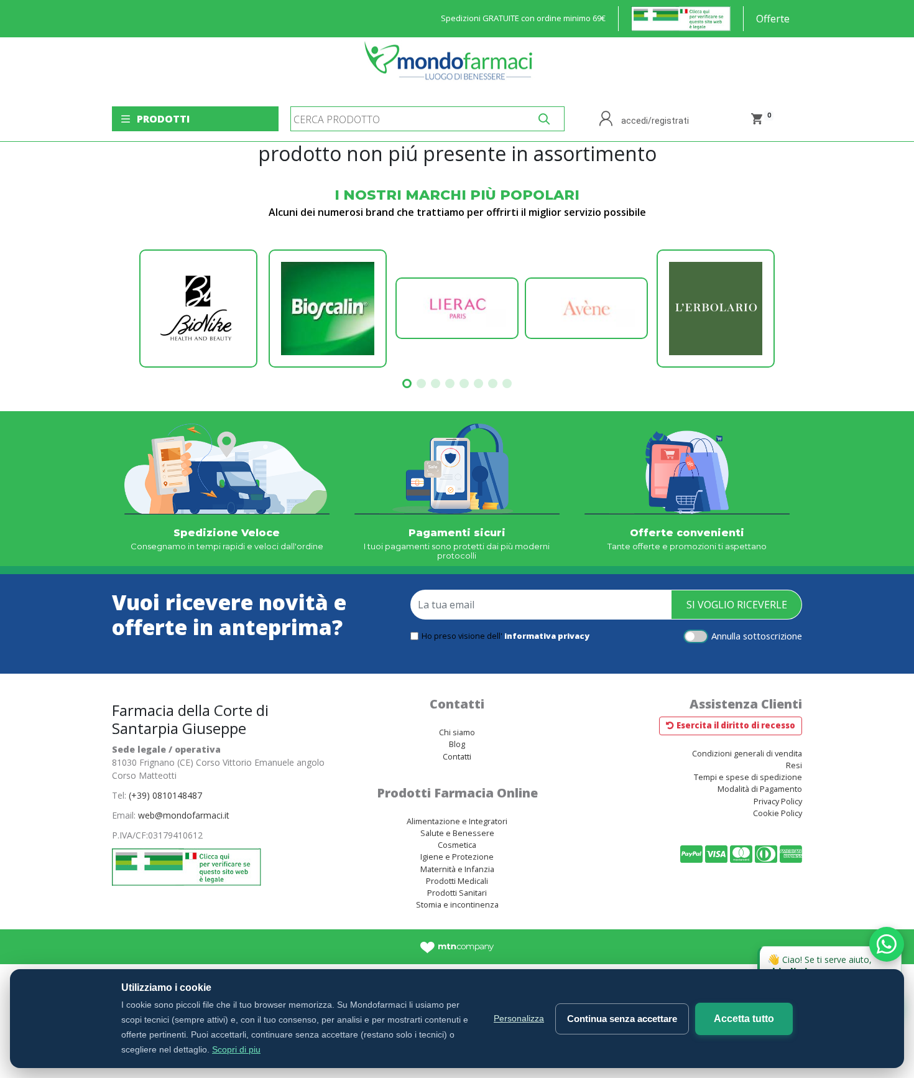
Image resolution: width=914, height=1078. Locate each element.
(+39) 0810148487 (165, 795)
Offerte (773, 19)
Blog (457, 744)
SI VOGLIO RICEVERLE (736, 604)
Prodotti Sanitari (457, 892)
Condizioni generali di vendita (747, 753)
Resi (794, 765)
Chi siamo (457, 732)
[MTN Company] (457, 946)
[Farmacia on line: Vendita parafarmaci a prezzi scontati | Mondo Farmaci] (452, 66)
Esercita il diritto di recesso (735, 725)
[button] (407, 383)
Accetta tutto (744, 1018)
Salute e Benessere (457, 833)
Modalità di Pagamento (760, 788)
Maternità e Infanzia (457, 869)
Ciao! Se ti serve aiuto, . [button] (831, 962)
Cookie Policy (777, 813)
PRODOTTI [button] (163, 119)
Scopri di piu (236, 1049)
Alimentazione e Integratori (457, 821)
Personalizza (519, 1018)
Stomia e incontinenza (457, 904)
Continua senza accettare (622, 1018)
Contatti (457, 756)
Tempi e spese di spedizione (748, 777)
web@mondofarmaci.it (183, 815)
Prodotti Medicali (457, 880)
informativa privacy (546, 635)
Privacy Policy (778, 801)
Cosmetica (457, 844)
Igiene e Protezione (457, 856)
